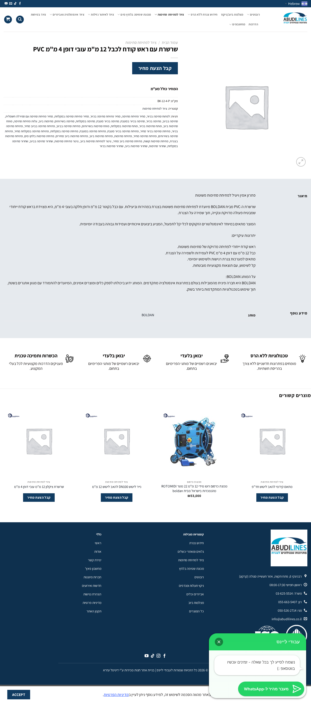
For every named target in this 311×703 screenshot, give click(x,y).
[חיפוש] (20, 20)
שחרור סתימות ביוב (136, 146)
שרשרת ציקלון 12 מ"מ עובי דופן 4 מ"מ (39, 486)
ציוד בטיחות (38, 14)
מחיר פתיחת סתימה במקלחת (71, 116)
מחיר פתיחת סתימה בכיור (105, 116)
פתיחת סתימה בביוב (68, 126)
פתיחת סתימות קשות (156, 141)
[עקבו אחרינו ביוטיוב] (6, 3)
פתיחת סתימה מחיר (145, 136)
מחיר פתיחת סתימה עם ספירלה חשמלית (29, 116)
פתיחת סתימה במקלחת (64, 131)
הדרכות (253, 24)
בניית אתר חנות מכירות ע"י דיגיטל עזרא (129, 670)
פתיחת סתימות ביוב (101, 136)
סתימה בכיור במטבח (133, 121)
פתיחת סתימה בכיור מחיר (155, 131)
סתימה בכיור (153, 121)
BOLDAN (148, 315)
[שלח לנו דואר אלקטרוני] (10, 3)
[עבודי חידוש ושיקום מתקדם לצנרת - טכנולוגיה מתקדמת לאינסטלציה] (287, 19)
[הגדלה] (301, 162)
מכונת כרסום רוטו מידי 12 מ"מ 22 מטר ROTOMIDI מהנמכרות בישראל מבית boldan (194, 488)
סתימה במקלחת (85, 121)
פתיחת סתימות (123, 136)
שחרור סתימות (157, 146)
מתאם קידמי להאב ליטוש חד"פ (272, 486)
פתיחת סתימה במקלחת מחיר (31, 131)
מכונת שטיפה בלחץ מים (136, 14)
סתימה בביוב (170, 121)
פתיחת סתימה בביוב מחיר (39, 126)
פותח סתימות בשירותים (95, 126)
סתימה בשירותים (64, 121)
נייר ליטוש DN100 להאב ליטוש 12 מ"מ (116, 486)
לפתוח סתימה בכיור (158, 116)
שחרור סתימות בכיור (111, 146)
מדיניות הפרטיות (116, 694)
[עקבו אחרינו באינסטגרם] (158, 656)
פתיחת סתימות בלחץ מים (39, 136)
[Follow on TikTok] (15, 3)
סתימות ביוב (46, 121)
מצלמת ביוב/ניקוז (232, 14)
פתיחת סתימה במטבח (93, 131)
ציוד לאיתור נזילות (102, 14)
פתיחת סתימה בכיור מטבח (123, 131)
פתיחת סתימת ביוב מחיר (127, 141)
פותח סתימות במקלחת (124, 126)
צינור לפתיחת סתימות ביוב (96, 141)
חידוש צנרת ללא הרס (204, 14)
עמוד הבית (170, 42)
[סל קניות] (8, 20)
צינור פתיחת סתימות (66, 141)
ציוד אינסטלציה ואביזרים (68, 14)
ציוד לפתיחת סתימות (171, 14)
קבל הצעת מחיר (155, 68)
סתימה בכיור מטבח (107, 121)
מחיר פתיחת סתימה (133, 116)
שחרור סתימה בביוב (41, 141)
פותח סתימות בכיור (150, 126)
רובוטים (255, 14)
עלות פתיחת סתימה (25, 121)
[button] (219, 642)
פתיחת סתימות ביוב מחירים (72, 136)
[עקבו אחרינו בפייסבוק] (19, 3)
